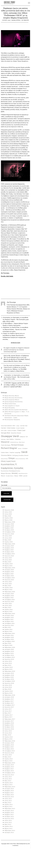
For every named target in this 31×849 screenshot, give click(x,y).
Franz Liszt (21, 430)
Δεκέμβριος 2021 (9, 617)
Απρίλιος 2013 (8, 804)
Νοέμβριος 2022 (9, 597)
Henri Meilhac (10, 439)
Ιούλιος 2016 (8, 731)
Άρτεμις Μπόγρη (4, 458)
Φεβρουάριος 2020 (9, 647)
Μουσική (15, 473)
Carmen (3, 428)
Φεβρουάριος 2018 (9, 695)
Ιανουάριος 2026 (9, 524)
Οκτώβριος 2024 (9, 552)
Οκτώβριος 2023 (9, 575)
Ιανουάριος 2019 (9, 673)
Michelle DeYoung (14, 442)
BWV (13, 425)
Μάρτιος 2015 (8, 761)
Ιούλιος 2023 (8, 581)
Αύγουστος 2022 (9, 601)
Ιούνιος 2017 (8, 711)
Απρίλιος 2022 (8, 609)
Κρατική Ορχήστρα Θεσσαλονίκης (13, 401)
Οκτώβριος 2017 (9, 703)
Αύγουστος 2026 (9, 510)
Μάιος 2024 (7, 562)
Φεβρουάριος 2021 (9, 633)
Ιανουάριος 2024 (9, 569)
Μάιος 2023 (7, 585)
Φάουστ (3, 476)
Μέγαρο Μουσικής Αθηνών (11, 395)
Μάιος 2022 (7, 607)
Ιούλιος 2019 (8, 661)
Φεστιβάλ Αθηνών (10, 475)
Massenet (5, 442)
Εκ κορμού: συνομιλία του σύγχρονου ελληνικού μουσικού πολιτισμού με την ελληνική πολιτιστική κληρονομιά (16, 349)
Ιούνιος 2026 (8, 514)
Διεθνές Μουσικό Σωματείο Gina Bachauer (15, 409)
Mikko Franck (22, 442)
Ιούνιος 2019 (8, 663)
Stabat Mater (5, 452)
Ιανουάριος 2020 (9, 649)
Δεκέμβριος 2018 (9, 675)
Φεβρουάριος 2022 (9, 613)
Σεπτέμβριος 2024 (9, 554)
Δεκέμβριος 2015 (9, 745)
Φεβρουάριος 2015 (9, 763)
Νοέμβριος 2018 (9, 677)
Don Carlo (4, 430)
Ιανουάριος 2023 (9, 593)
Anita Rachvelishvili (6, 425)
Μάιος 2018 (7, 689)
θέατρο (16, 476)
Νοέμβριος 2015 (9, 747)
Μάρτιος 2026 (8, 520)
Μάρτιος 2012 (8, 828)
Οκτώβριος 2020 (9, 639)
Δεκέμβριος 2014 (9, 767)
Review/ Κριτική (16, 20)
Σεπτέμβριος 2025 (9, 532)
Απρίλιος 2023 (8, 587)
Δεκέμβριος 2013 (9, 790)
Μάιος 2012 (7, 824)
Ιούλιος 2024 (8, 558)
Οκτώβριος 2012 (9, 816)
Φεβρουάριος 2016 (9, 741)
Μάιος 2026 (7, 516)
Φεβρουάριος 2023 (9, 591)
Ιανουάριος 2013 (9, 810)
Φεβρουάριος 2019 (9, 671)
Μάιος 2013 (7, 802)
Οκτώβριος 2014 (9, 770)
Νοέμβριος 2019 (9, 653)
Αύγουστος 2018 (9, 683)
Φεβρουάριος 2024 (9, 567)
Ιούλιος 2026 (8, 512)
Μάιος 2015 (7, 757)
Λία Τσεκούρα (25, 20)
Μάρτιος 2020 (8, 645)
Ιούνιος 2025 (8, 538)
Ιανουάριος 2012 (9, 832)
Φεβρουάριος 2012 (9, 830)
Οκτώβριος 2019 (9, 655)
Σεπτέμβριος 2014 (9, 772)
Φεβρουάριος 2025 (9, 544)
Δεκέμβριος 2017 (9, 699)
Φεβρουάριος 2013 (9, 808)
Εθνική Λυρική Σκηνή (10, 403)
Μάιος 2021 (7, 627)
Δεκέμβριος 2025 (9, 526)
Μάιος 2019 (7, 665)
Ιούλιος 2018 (8, 685)
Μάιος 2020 (7, 643)
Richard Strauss (17, 445)
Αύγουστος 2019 (9, 659)
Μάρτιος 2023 (8, 589)
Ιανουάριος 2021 (9, 635)
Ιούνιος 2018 (8, 687)
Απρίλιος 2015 (8, 759)
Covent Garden (20, 428)
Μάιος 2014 (7, 780)
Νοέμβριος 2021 (9, 619)
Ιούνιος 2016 (8, 733)
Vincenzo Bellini (6, 455)
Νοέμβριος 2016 (9, 725)
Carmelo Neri (23, 425)
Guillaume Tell (24, 436)
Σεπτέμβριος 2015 (9, 751)
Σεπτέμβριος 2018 (9, 681)
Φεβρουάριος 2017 (9, 719)
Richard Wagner (9, 448)
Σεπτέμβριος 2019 (9, 657)
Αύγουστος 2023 (9, 579)
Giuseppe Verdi (10, 436)
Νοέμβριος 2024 (9, 550)
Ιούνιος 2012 (8, 822)
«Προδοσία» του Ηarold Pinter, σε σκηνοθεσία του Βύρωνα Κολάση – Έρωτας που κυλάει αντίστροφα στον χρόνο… (15, 329)
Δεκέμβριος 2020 (9, 637)
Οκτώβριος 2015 (9, 749)
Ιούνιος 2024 (8, 560)
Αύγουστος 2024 (9, 556)
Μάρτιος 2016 (8, 739)
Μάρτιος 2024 (8, 565)
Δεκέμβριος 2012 (9, 812)
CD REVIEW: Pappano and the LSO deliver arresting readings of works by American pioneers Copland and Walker (16, 385)
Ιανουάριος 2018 (9, 697)
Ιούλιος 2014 (8, 777)
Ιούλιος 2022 (8, 603)
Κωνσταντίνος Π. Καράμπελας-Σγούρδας (12, 466)
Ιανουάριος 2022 (9, 615)
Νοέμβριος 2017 (9, 701)
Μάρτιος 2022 (8, 611)
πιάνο (20, 476)
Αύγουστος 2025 (9, 534)
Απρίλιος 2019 (8, 667)
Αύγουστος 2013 (9, 796)
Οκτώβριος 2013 (9, 794)
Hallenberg (3, 439)
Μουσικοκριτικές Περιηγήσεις (12, 419)
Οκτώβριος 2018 (9, 679)
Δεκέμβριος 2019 (9, 651)
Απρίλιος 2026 (8, 518)
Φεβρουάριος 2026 (9, 522)
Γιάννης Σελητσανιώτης (20, 458)
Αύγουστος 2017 (9, 707)
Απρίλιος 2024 (8, 564)
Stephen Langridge (14, 452)
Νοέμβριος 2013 (9, 792)
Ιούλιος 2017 (8, 709)
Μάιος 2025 (7, 540)
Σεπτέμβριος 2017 (9, 705)
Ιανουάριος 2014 (9, 788)
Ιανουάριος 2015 (9, 765)
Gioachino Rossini (16, 433)
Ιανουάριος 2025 (9, 546)
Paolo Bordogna (5, 445)
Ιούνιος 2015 (8, 755)
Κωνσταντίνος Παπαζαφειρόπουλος (10, 471)
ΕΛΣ (27, 458)
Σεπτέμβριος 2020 (9, 641)
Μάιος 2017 (7, 713)
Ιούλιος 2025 (8, 536)
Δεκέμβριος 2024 (9, 548)
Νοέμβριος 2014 (9, 769)
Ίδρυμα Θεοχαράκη (9, 407)
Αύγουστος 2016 (9, 729)
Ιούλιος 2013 (8, 798)
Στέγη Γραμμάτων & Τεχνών (11, 405)
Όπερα (12, 458)
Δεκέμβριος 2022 (9, 595)
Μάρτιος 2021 (8, 631)
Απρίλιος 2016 (8, 737)
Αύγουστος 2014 (9, 775)
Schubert (25, 448)
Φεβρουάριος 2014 (9, 786)
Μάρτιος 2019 (8, 669)
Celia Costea (11, 428)
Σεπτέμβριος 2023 (9, 577)
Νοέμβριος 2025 (9, 528)
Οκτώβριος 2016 (9, 727)
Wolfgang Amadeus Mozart (20, 455)
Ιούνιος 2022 (8, 605)
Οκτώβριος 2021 (9, 621)
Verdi (24, 452)
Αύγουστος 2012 (9, 818)
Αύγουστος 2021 (9, 625)
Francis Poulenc (12, 430)
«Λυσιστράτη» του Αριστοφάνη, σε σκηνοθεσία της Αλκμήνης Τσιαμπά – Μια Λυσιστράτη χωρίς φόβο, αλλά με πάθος (16, 319)
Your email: (4, 485)
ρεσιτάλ (25, 476)
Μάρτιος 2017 (8, 717)
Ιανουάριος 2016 (9, 743)
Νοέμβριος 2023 (9, 573)
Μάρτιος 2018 (8, 693)
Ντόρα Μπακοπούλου (22, 473)
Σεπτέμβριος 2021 (9, 623)
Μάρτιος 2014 (8, 784)
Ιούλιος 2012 (8, 820)
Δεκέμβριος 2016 (9, 723)
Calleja (17, 425)
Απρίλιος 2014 (8, 782)
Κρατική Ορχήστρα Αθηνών (11, 399)
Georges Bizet (5, 433)
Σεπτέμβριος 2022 (9, 599)
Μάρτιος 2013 (8, 806)
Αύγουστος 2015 (9, 753)
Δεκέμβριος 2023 (9, 571)
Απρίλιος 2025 (8, 542)
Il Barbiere (18, 439)
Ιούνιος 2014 (8, 778)
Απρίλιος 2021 (8, 629)
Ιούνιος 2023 (8, 583)
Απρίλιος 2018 (8, 691)
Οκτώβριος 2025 (9, 530)
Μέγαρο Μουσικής (6, 473)
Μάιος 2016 (7, 735)
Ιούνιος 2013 (8, 800)
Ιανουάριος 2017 (9, 721)
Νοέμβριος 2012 (9, 814)
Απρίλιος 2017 (8, 715)
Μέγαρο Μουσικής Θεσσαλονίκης (13, 397)
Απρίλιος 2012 (8, 826)
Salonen (20, 448)
